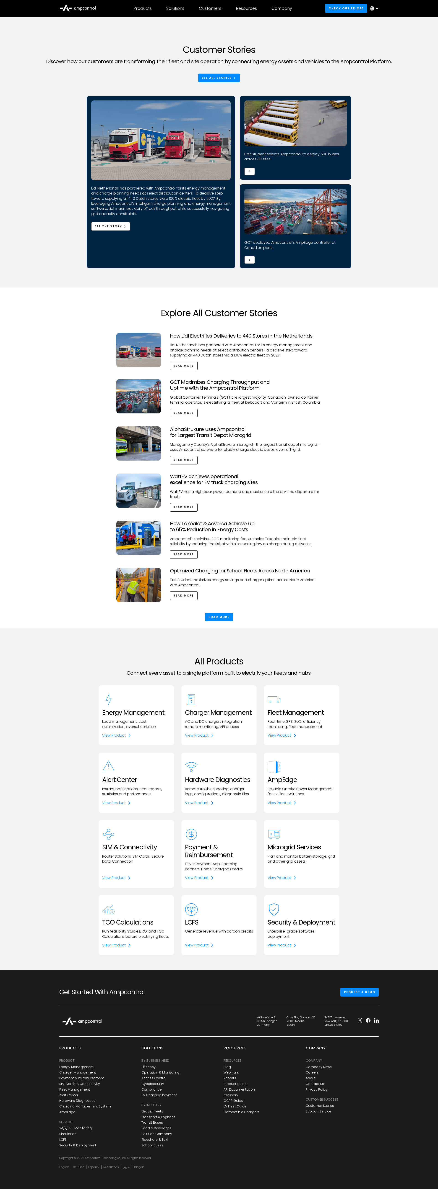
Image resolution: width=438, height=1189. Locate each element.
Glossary (231, 1095)
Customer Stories (320, 1106)
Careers (312, 1072)
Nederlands (111, 1167)
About (310, 1078)
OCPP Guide (233, 1101)
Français (138, 1167)
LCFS (63, 1140)
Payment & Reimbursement (81, 1078)
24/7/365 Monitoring (75, 1128)
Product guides (236, 1084)
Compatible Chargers (241, 1112)
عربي (126, 1167)
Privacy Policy (317, 1090)
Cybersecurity (152, 1084)
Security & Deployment (77, 1145)
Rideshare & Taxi (154, 1140)
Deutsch (78, 1167)
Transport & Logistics (158, 1117)
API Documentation (239, 1090)
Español (93, 1167)
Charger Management (77, 1072)
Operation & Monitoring (160, 1072)
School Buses (152, 1145)
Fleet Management (74, 1090)
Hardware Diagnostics (77, 1101)
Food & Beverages (156, 1128)
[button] (142, 8)
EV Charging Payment (159, 1095)
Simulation (67, 1134)
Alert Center (68, 1095)
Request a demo (359, 992)
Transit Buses (152, 1123)
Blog (227, 1067)
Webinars (231, 1072)
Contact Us (315, 1084)
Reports (230, 1078)
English (64, 1167)
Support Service (318, 1111)
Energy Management (76, 1067)
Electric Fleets (152, 1111)
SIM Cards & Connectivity (79, 1084)
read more (183, 366)
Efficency (148, 1067)
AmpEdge (67, 1112)
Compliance (151, 1090)
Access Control (153, 1078)
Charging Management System (85, 1106)
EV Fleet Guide (235, 1106)
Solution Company (156, 1134)
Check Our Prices (346, 8)
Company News (319, 1067)
